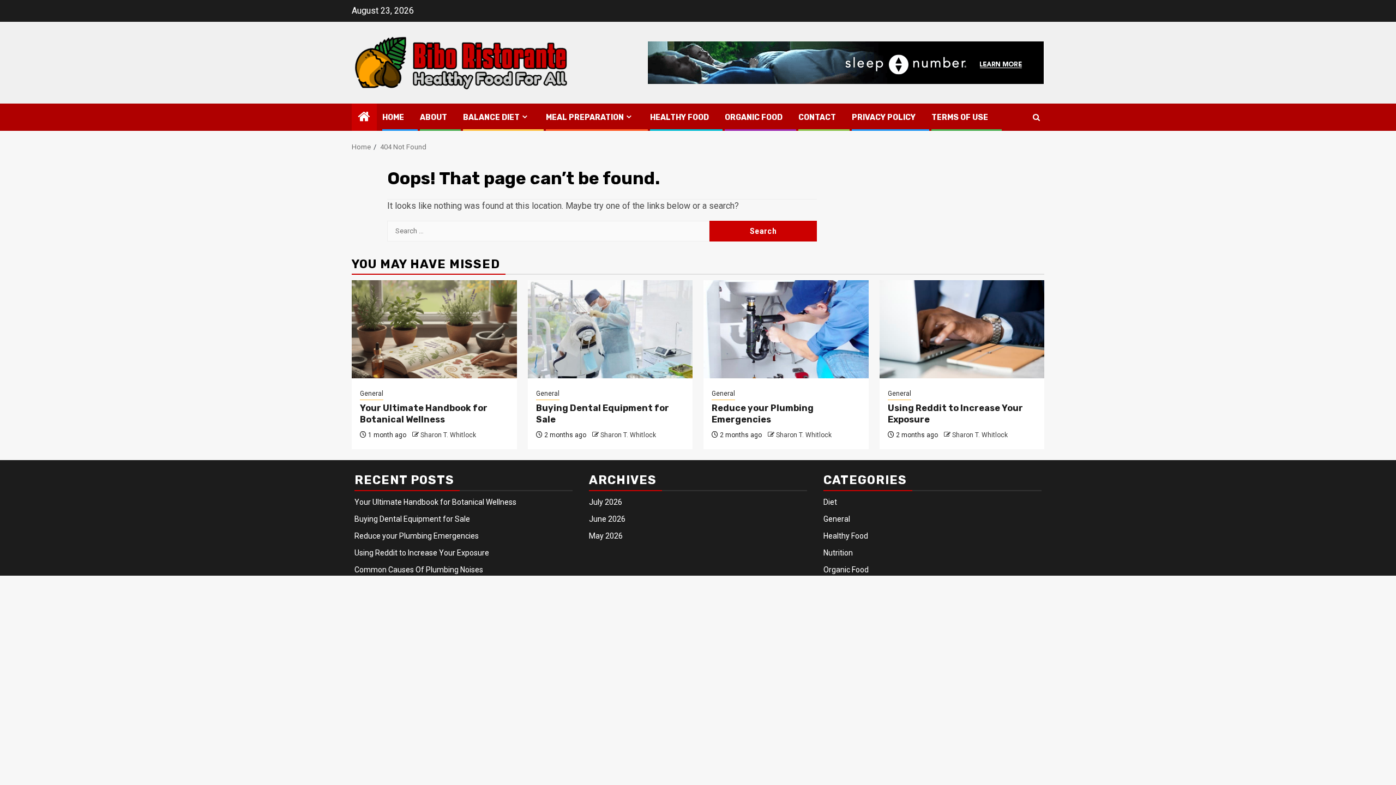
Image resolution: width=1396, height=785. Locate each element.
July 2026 (605, 502)
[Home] (364, 117)
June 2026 (607, 519)
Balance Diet (491, 117)
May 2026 (606, 536)
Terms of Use (959, 117)
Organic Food (754, 117)
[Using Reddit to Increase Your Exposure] (962, 329)
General (371, 393)
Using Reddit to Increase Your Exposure (421, 552)
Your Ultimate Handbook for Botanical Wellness (424, 414)
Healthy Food (679, 117)
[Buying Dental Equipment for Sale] (610, 329)
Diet (830, 502)
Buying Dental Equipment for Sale (412, 519)
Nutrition (838, 552)
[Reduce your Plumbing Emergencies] (786, 329)
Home (393, 117)
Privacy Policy (884, 117)
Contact (817, 117)
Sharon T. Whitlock (448, 435)
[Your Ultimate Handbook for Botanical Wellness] (434, 329)
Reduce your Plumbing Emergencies (763, 414)
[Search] (1036, 117)
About (433, 117)
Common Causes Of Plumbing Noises (418, 569)
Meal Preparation (585, 117)
